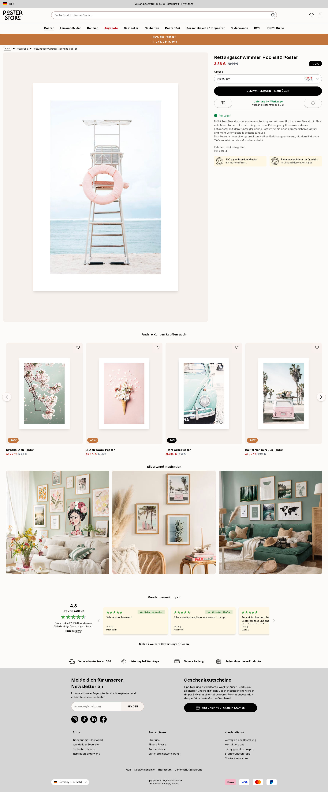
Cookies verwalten (236, 758)
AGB (128, 769)
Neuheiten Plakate (84, 749)
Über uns (154, 740)
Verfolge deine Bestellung (240, 740)
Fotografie (22, 48)
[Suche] (273, 15)
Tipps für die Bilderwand (88, 740)
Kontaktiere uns (234, 744)
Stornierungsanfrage (237, 753)
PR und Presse (157, 744)
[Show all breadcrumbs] (7, 49)
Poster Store (172, 780)
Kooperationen (158, 749)
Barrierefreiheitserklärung (164, 753)
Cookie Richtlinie (144, 769)
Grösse (218, 71)
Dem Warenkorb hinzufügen (268, 91)
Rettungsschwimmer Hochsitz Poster (55, 48)
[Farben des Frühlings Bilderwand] (57, 522)
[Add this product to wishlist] (313, 103)
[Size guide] (223, 103)
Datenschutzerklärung (188, 769)
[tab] (311, 15)
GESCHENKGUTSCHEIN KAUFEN (223, 707)
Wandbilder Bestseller (86, 744)
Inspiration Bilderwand (86, 753)
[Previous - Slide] (6, 396)
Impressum (165, 769)
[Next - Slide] (321, 396)
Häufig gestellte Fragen (239, 749)
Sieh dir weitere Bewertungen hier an (164, 644)
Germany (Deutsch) (70, 782)
